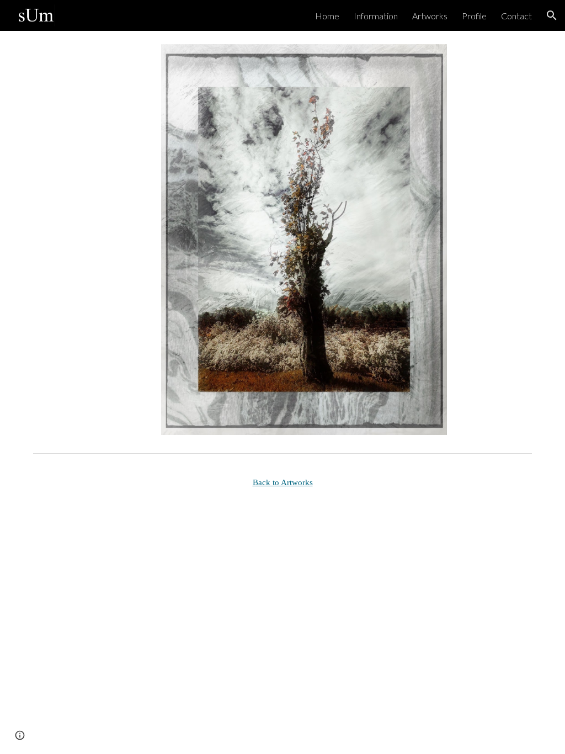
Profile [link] (474, 15)
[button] (552, 15)
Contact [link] (516, 15)
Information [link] (376, 15)
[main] (282, 482)
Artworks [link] (429, 15)
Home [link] (327, 15)
